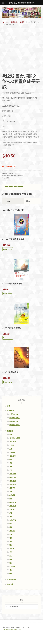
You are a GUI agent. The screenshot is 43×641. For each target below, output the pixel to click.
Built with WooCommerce (11, 630)
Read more (7, 249)
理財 (10, 527)
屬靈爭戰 (12, 488)
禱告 (10, 541)
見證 (10, 552)
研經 (10, 534)
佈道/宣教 (12, 456)
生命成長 (21, 22)
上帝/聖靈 (12, 441)
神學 (10, 538)
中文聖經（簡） (14, 421)
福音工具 (10, 584)
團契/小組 (12, 477)
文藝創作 (12, 509)
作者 (10, 459)
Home (7, 22)
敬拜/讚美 (12, 506)
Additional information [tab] (14, 187)
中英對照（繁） (14, 418)
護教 (10, 559)
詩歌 (10, 434)
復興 (10, 491)
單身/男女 (12, 474)
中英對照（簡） (14, 425)
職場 (10, 545)
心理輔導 (12, 495)
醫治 (10, 563)
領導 (10, 573)
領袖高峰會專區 (14, 438)
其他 (10, 466)
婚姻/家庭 (12, 484)
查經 (10, 523)
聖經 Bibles (11, 410)
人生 (10, 449)
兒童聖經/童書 (11, 580)
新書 (10, 513)
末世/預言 (12, 520)
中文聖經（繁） (14, 414)
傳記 (10, 463)
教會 (10, 499)
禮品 (8, 406)
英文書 (11, 548)
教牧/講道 (12, 502)
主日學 (11, 445)
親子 (10, 556)
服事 (10, 516)
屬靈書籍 (14, 22)
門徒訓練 (12, 566)
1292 (7, 178)
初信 (10, 470)
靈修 (10, 570)
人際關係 (12, 452)
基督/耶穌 (12, 481)
